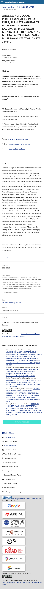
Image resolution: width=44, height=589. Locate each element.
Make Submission (10, 445)
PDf (6, 257)
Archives (11, 7)
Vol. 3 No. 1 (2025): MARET (25, 7)
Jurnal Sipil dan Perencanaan (15, 2)
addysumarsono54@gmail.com (19, 144)
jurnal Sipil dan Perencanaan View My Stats (26, 499)
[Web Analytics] (7, 499)
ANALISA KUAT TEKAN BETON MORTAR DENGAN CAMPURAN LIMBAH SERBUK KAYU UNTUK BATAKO (23, 382)
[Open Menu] (2, 2)
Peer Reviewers (9, 437)
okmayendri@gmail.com (17, 149)
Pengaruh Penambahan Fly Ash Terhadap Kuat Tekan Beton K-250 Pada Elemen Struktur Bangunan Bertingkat (22, 371)
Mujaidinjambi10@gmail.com (18, 139)
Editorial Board (9, 433)
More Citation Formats (11, 292)
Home (4, 7)
